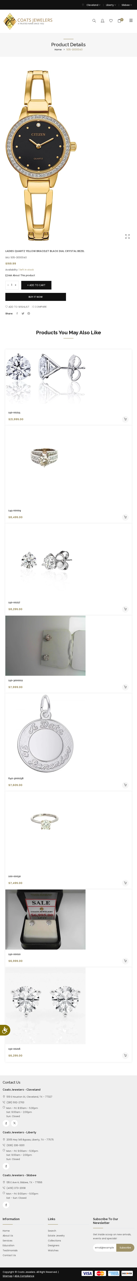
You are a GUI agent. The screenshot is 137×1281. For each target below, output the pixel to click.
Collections (54, 1240)
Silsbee (126, 5)
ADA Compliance (24, 1276)
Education (8, 1245)
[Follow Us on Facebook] (6, 1123)
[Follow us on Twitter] (23, 313)
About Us (8, 1235)
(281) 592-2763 (15, 1102)
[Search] (94, 21)
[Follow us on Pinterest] (28, 313)
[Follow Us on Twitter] (14, 1123)
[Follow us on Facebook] (17, 313)
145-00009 (14, 510)
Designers (53, 1245)
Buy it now (36, 297)
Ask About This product (21, 275)
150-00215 (14, 412)
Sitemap (8, 1276)
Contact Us (9, 1255)
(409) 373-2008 (16, 1188)
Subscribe (125, 1247)
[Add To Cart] (125, 419)
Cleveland (93, 5)
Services (7, 1240)
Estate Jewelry (56, 1235)
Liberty (110, 5)
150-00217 (14, 602)
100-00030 (14, 876)
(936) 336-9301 (15, 1145)
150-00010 (14, 954)
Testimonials (10, 1250)
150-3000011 (15, 680)
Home (58, 49)
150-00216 (14, 1049)
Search (52, 1230)
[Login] (102, 21)
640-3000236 (16, 778)
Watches (53, 1250)
